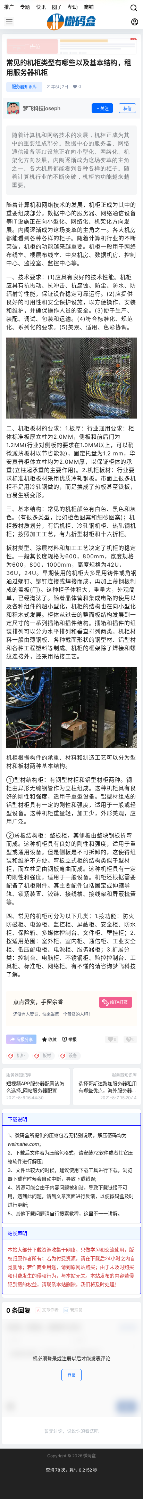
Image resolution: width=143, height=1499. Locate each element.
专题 (25, 7)
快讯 (41, 7)
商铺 (89, 7)
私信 (127, 108)
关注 (104, 108)
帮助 (73, 7)
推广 (9, 7)
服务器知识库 (24, 86)
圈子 (57, 7)
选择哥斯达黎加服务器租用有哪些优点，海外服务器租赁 (107, 1090)
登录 (71, 1375)
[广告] (71, 41)
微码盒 (89, 1455)
